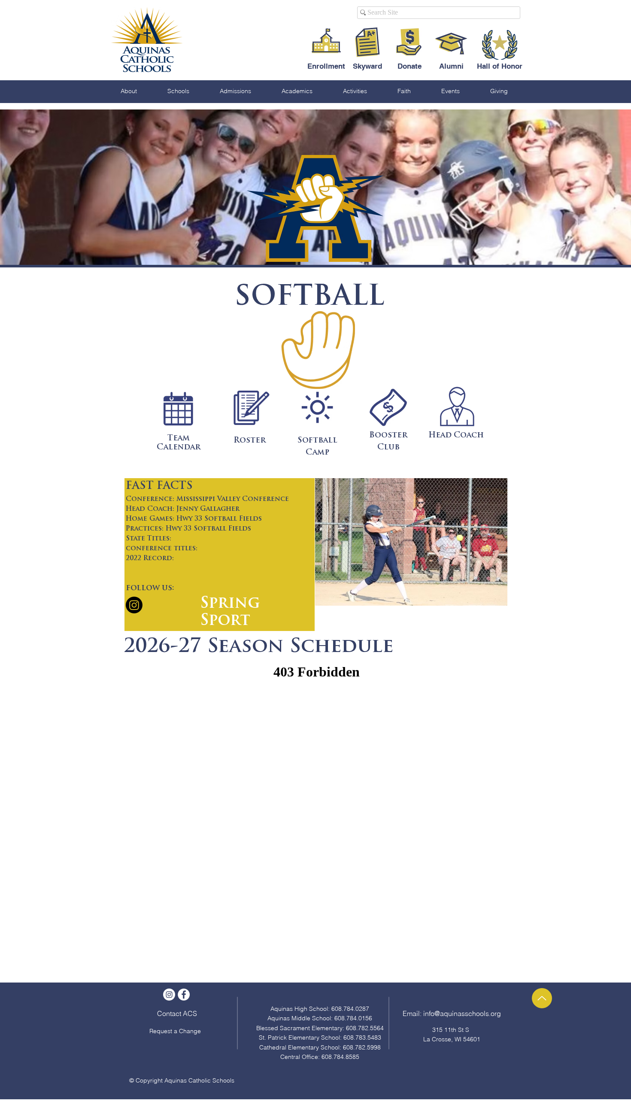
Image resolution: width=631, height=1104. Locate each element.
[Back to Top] (542, 998)
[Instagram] (134, 605)
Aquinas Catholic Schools (199, 1080)
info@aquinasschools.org (462, 1013)
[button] (128, 91)
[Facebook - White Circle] (184, 995)
